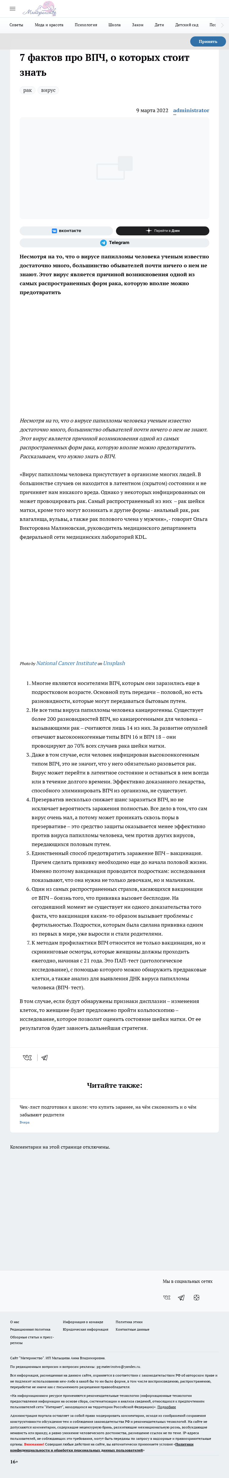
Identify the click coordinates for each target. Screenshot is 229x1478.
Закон (137, 24)
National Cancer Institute (66, 663)
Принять (208, 41)
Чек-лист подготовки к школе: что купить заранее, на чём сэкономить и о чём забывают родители (108, 1114)
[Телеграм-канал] (114, 242)
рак (27, 90)
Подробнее (166, 1407)
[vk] (28, 1057)
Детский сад (186, 24)
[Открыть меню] (12, 9)
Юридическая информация (85, 1329)
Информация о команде (83, 1322)
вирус (48, 90)
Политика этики (129, 1322)
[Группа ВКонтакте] (66, 230)
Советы (17, 24)
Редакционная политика (30, 1329)
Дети (159, 24)
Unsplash (114, 663)
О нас (14, 1322)
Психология (86, 24)
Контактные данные (132, 1329)
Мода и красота (49, 24)
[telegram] (46, 1057)
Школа (115, 24)
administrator (191, 110)
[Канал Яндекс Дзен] (162, 230)
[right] (222, 25)
